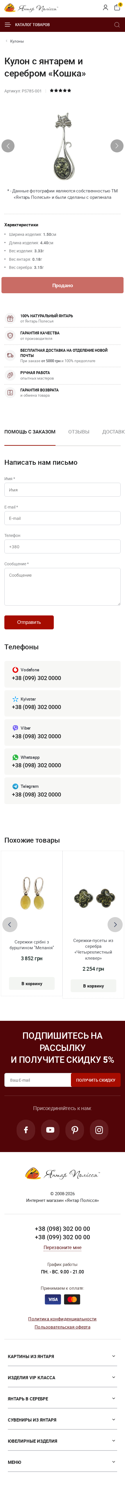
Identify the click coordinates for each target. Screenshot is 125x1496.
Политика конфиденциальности (62, 1319)
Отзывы (78, 431)
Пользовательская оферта (62, 1327)
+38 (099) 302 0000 (36, 678)
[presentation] (8, 145)
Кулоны (17, 41)
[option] (79, 436)
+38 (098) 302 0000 (36, 707)
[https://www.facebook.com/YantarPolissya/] (26, 1130)
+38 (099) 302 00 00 (62, 1237)
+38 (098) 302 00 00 (62, 1229)
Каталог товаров (32, 24)
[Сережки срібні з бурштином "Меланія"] (31, 895)
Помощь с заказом (30, 431)
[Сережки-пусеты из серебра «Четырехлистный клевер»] (93, 898)
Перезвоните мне (62, 1247)
